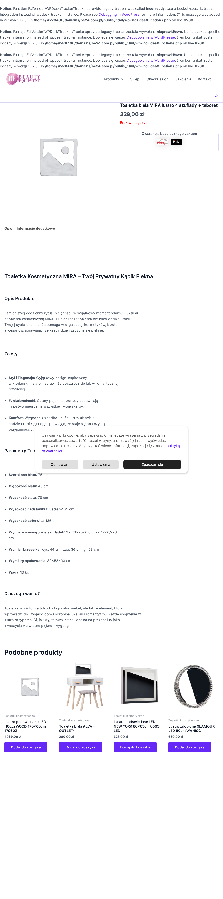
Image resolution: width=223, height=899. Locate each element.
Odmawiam (60, 464)
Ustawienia (101, 464)
